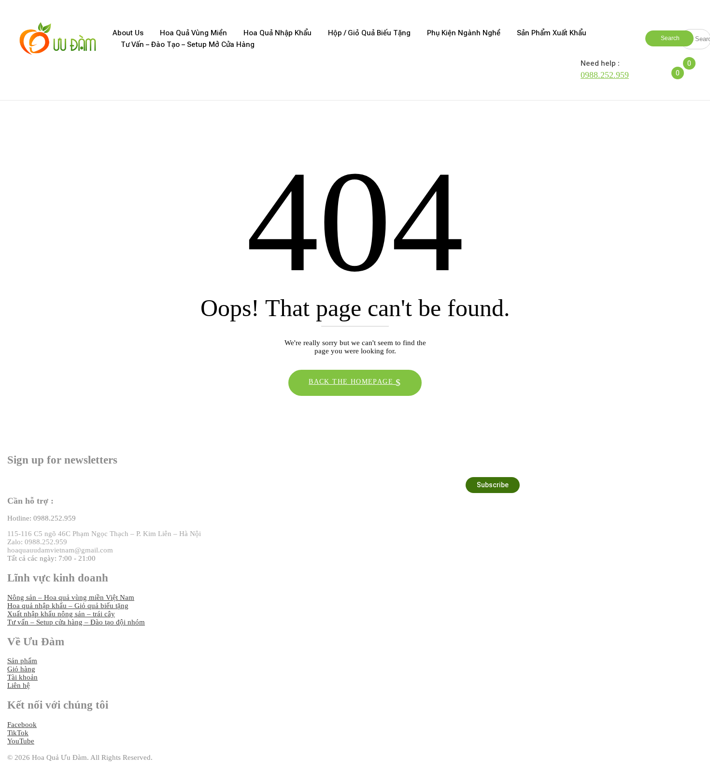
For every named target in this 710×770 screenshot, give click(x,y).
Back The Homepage (352, 381)
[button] (692, 69)
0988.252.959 (605, 75)
